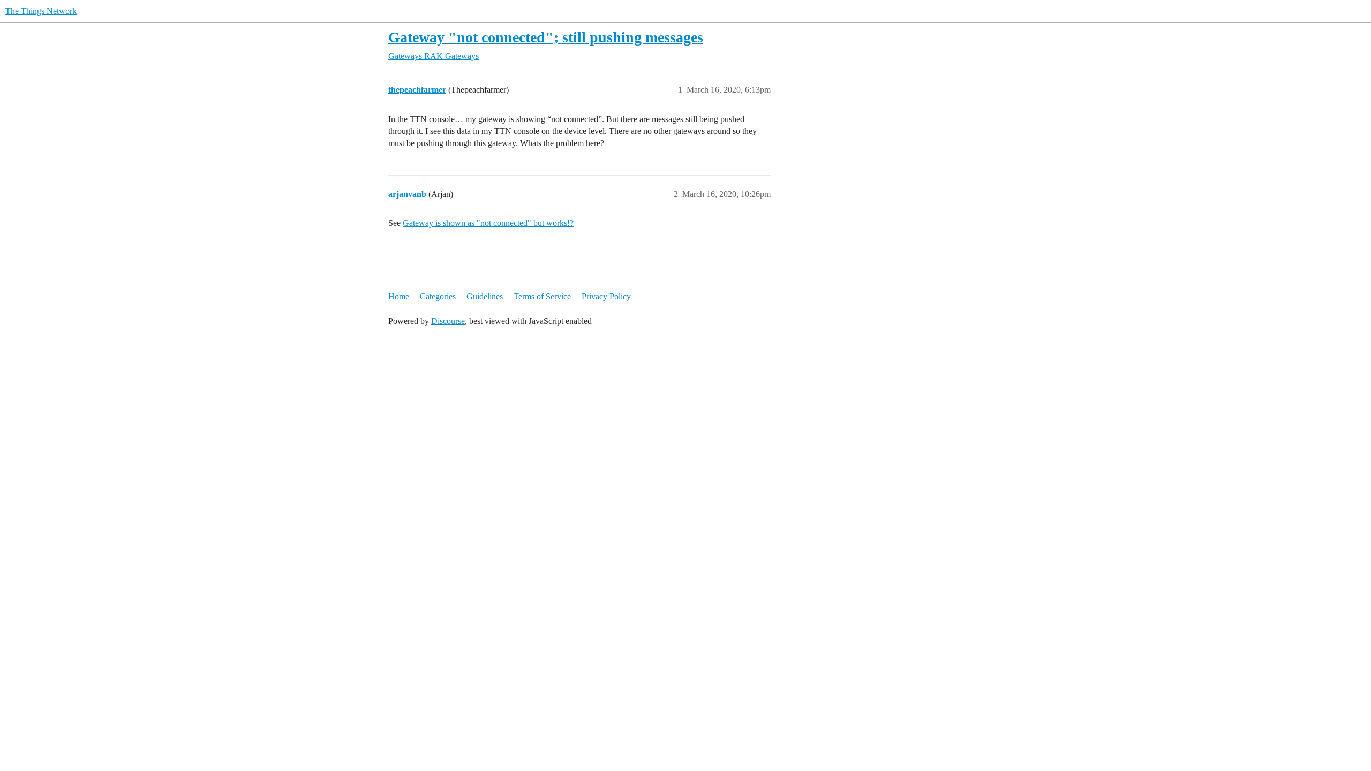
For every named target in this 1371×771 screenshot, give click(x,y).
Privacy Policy (606, 296)
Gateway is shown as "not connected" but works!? (488, 223)
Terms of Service (542, 296)
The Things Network (41, 11)
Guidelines (484, 296)
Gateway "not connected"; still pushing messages (545, 37)
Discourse (448, 321)
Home (398, 296)
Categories (438, 296)
